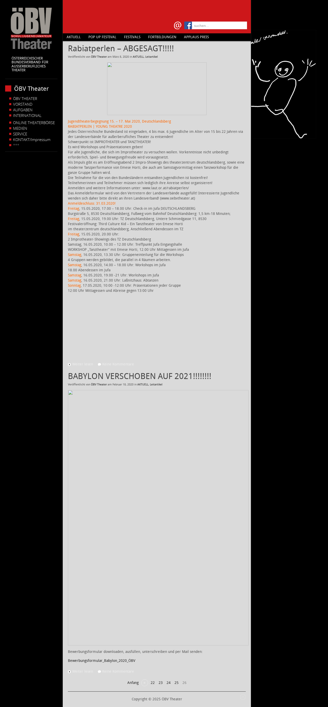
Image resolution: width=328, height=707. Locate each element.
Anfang (133, 683)
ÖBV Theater (99, 56)
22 (153, 683)
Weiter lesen (82, 364)
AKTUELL (138, 56)
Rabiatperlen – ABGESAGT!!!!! (121, 48)
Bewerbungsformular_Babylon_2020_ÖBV (101, 661)
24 (169, 683)
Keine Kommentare (118, 364)
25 (177, 683)
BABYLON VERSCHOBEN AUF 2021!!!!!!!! (139, 376)
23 (161, 683)
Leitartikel (151, 56)
